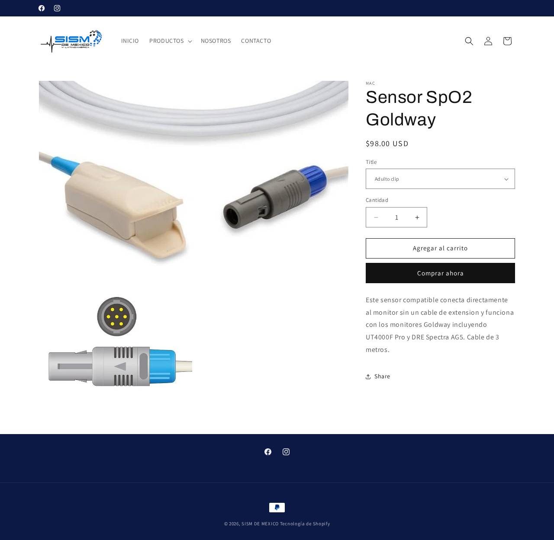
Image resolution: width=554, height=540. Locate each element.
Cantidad (377, 200)
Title (371, 162)
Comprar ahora (440, 273)
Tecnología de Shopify (305, 524)
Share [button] (382, 376)
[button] (169, 41)
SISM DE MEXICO (260, 524)
